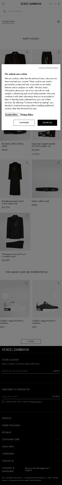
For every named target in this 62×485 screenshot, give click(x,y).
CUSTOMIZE (24, 122)
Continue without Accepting (48, 67)
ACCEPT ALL (47, 122)
